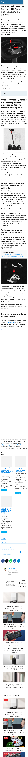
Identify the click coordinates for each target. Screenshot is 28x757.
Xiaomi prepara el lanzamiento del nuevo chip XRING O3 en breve (20, 469)
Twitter (21, 445)
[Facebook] (3, 561)
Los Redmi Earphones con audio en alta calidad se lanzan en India (22, 583)
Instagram (9, 445)
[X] (7, 561)
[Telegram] (18, 561)
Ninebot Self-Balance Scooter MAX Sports (12, 545)
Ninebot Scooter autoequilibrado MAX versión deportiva (12, 541)
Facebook (15, 445)
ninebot (4, 538)
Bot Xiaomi (11, 569)
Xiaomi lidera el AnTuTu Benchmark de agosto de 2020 (10, 583)
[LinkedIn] (14, 561)
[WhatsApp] (10, 561)
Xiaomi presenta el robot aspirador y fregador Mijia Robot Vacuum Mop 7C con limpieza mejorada (7, 471)
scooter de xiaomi (6, 554)
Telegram (3, 445)
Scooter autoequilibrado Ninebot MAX (11, 552)
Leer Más (4, 490)
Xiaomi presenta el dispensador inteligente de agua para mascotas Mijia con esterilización (6, 511)
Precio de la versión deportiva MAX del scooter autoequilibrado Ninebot (13, 548)
